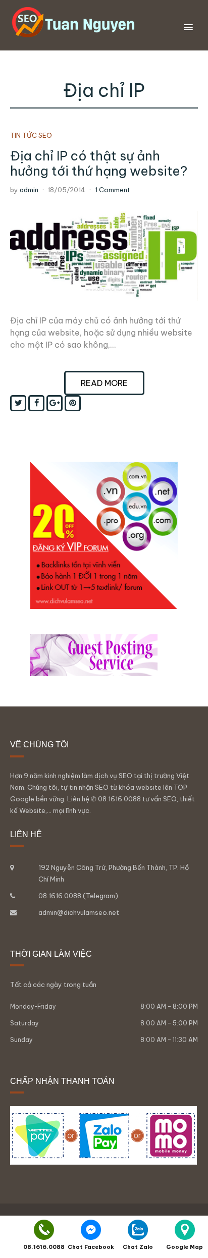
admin (29, 190)
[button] (188, 28)
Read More (104, 383)
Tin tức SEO (31, 135)
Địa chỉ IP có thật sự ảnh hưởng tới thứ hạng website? (98, 163)
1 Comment (112, 190)
